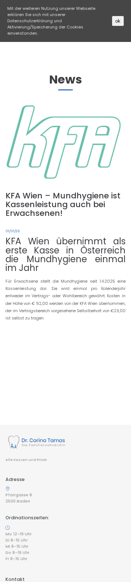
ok (117, 21)
